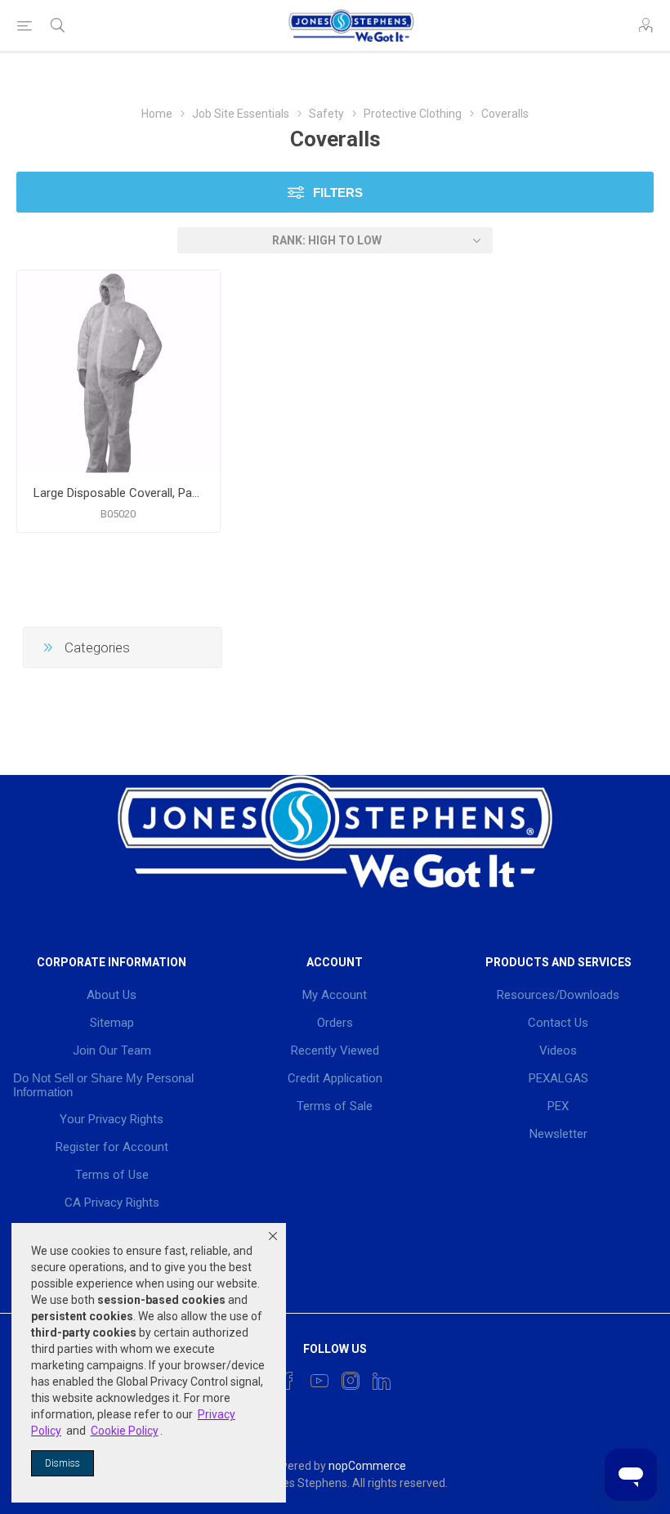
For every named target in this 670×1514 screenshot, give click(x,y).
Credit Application (335, 1078)
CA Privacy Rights (112, 1202)
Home (156, 113)
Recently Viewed (335, 1050)
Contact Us (558, 1022)
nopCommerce (367, 1465)
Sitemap (112, 1022)
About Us (111, 995)
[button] (273, 1236)
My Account (334, 995)
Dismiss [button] (62, 1463)
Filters (338, 192)
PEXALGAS (558, 1078)
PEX (558, 1106)
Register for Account (112, 1147)
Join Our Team (112, 1050)
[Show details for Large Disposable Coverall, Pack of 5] (118, 372)
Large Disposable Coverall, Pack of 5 (118, 493)
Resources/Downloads (558, 995)
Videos (558, 1050)
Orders (335, 1022)
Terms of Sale (335, 1106)
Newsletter (558, 1134)
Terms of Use (112, 1174)
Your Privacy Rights (111, 1119)
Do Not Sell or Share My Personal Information (103, 1085)
